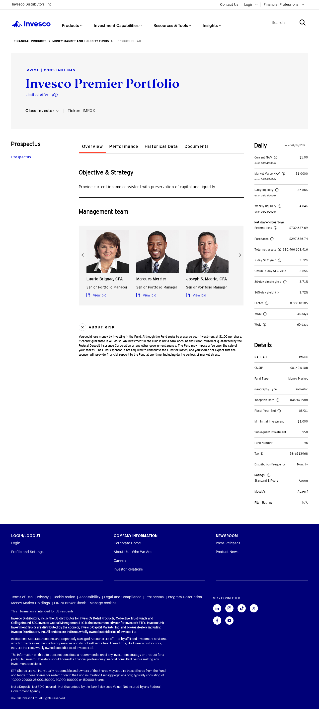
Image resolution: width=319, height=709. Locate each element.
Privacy (43, 597)
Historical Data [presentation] (161, 146)
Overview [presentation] (92, 146)
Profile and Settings (27, 552)
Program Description (185, 597)
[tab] (92, 147)
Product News (227, 552)
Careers (120, 561)
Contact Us (229, 4)
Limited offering (39, 95)
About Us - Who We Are (133, 552)
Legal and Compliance (122, 597)
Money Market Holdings (30, 603)
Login (248, 4)
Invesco (31, 24)
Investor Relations (128, 569)
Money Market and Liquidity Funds (80, 41)
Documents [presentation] (196, 146)
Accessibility (89, 597)
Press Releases (228, 543)
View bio (99, 295)
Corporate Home (127, 543)
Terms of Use (22, 597)
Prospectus (21, 157)
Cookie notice (64, 597)
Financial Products (30, 41)
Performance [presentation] (123, 146)
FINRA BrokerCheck (70, 603)
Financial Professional (282, 4)
